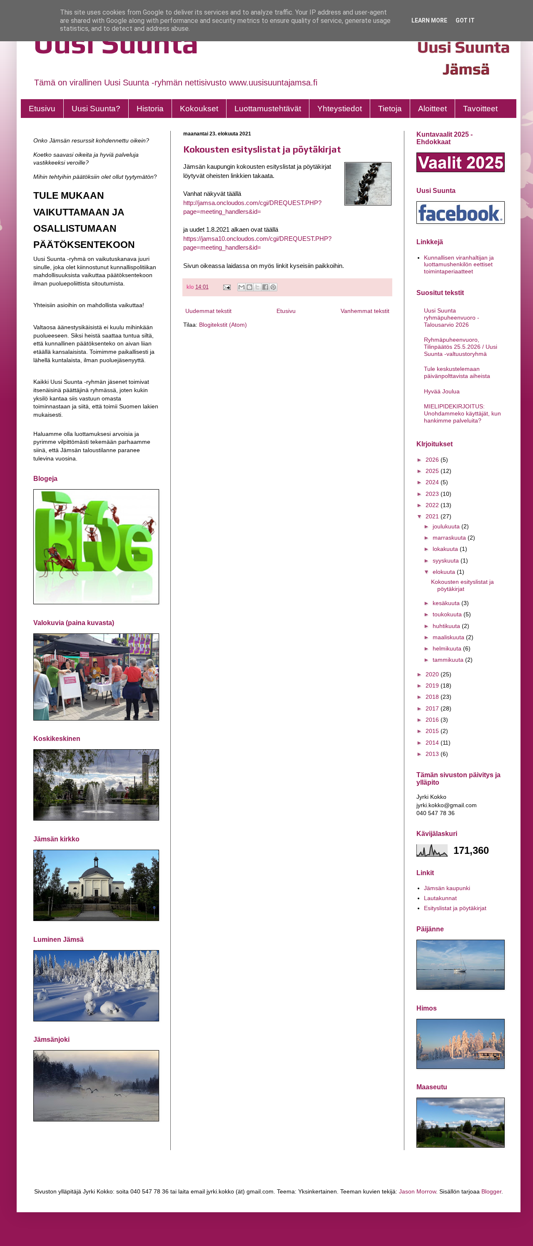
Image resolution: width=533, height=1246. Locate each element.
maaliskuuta (449, 637)
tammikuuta (449, 659)
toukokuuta (448, 614)
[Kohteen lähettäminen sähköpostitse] (241, 287)
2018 (433, 696)
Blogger (491, 1191)
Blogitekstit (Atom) (223, 324)
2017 (433, 708)
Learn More (429, 20)
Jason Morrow (417, 1191)
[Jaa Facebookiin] (265, 287)
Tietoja (390, 108)
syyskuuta (447, 560)
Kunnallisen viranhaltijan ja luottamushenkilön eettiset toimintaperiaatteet (459, 264)
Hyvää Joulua (442, 391)
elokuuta (445, 571)
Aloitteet (432, 108)
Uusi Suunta (116, 43)
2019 (433, 685)
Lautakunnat (440, 898)
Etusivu (42, 108)
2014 (433, 742)
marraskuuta (450, 537)
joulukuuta (447, 526)
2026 (433, 459)
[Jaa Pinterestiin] (273, 287)
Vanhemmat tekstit (365, 311)
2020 (433, 674)
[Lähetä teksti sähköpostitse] (226, 287)
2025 (433, 471)
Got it (465, 20)
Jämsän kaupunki (447, 888)
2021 (433, 516)
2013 (433, 754)
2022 (433, 505)
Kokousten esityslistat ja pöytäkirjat (262, 149)
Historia (150, 108)
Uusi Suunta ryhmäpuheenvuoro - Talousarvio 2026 (451, 317)
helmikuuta (448, 648)
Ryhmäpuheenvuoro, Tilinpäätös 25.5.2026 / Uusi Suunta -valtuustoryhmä (460, 346)
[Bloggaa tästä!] (249, 287)
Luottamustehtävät (267, 108)
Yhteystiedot (339, 108)
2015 (433, 731)
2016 (433, 719)
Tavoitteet (480, 108)
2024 (433, 482)
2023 (433, 493)
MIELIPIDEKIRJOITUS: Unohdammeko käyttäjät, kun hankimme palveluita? (462, 413)
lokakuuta (446, 548)
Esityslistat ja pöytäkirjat (455, 908)
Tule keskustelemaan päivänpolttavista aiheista (457, 372)
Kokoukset (199, 108)
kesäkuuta (447, 603)
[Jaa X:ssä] (257, 287)
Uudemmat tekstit (208, 311)
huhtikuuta (447, 626)
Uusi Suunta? (96, 108)
